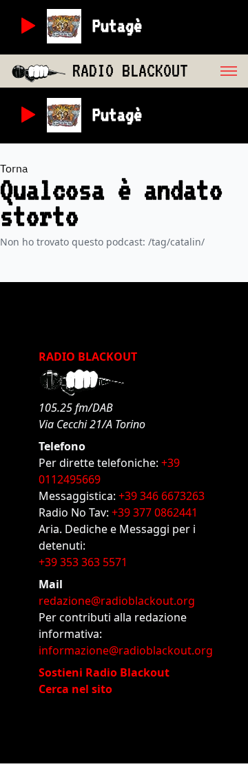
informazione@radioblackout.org (126, 650)
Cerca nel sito (75, 689)
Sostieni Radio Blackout (104, 672)
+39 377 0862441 (155, 512)
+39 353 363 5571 (83, 562)
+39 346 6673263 (161, 495)
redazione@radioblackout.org (117, 600)
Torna (14, 168)
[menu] (218, 71)
